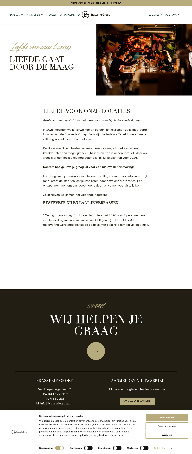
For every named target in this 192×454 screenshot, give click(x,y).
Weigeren (167, 435)
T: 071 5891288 (54, 398)
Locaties (154, 14)
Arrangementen (70, 14)
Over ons (171, 14)
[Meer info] (96, 351)
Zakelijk (15, 14)
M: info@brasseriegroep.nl (54, 403)
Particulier (33, 14)
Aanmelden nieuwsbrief (137, 401)
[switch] (88, 448)
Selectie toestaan (167, 426)
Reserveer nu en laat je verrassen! (81, 203)
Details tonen (161, 448)
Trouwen (51, 14)
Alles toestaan (167, 417)
